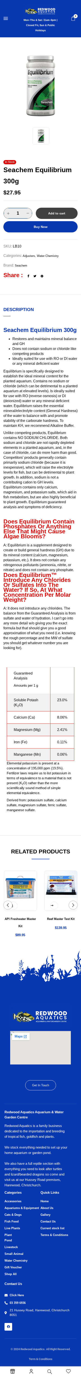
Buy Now (40, 227)
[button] (73, 18)
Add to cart (56, 213)
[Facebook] (28, 276)
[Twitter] (35, 276)
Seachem (21, 265)
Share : (13, 275)
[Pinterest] (42, 276)
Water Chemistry (48, 256)
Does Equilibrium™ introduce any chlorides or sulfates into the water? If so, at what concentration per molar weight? (37, 587)
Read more (56, 906)
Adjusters (29, 256)
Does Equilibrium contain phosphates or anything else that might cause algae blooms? (38, 529)
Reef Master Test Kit (60, 919)
